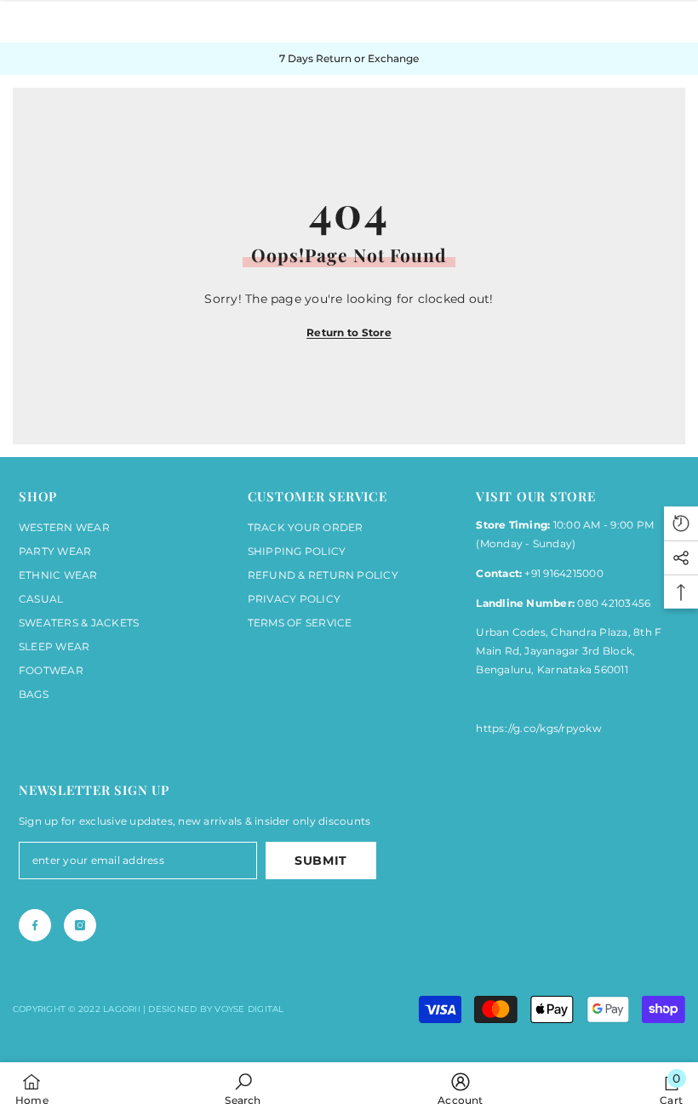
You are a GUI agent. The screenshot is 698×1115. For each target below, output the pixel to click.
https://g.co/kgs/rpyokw (539, 728)
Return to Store (349, 332)
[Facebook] (35, 925)
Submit (321, 860)
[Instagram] (80, 925)
